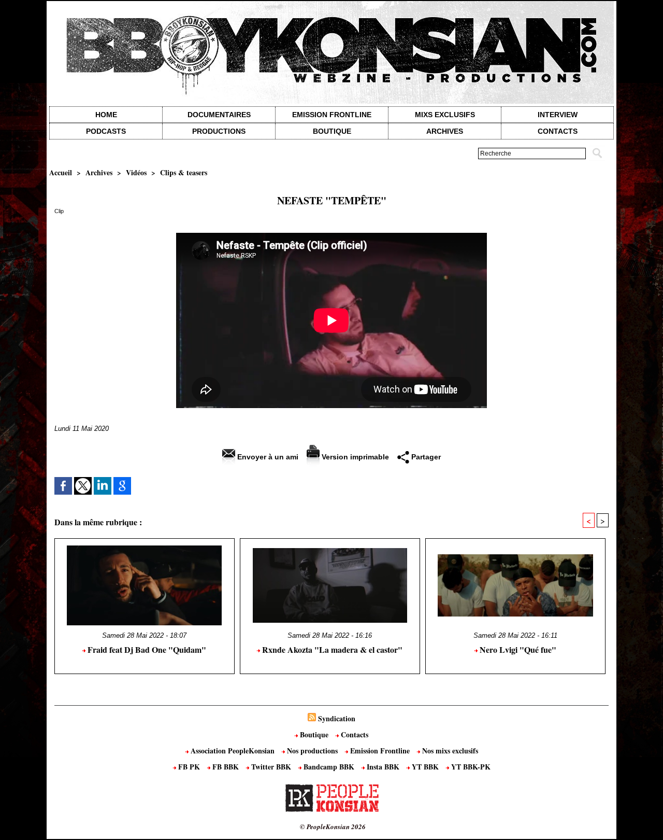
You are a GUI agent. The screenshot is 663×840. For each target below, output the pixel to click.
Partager (425, 457)
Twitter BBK (271, 766)
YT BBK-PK (470, 766)
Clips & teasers (183, 172)
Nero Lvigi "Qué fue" (517, 649)
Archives (444, 131)
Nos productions (312, 750)
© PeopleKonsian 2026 (333, 826)
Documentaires (219, 114)
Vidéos (136, 172)
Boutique (332, 131)
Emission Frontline (331, 114)
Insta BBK (383, 766)
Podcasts (106, 131)
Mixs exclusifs (445, 114)
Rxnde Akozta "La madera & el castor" (331, 649)
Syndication (336, 718)
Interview (558, 114)
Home (106, 114)
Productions (219, 131)
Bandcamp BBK (328, 766)
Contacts (353, 734)
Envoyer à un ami (266, 457)
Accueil (60, 172)
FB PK (189, 766)
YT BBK (425, 766)
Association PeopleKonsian (233, 750)
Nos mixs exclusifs (449, 750)
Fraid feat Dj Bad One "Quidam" (145, 649)
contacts (558, 131)
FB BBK (225, 766)
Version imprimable (354, 457)
